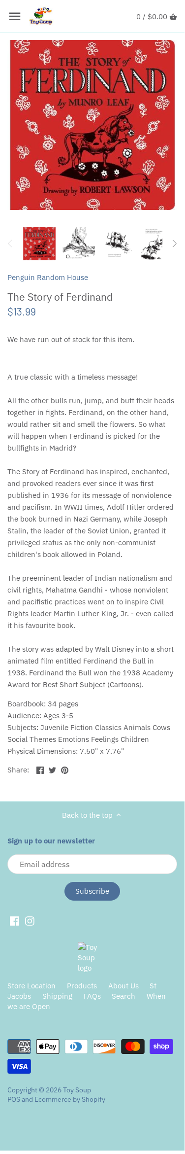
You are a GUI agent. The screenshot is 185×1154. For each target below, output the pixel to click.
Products (82, 985)
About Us (123, 985)
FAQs (92, 996)
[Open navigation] (14, 16)
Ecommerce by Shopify (69, 1099)
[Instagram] (29, 920)
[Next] (174, 243)
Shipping (57, 996)
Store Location (31, 985)
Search (123, 996)
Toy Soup (77, 1089)
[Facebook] (14, 920)
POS (13, 1099)
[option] (39, 243)
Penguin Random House (47, 277)
